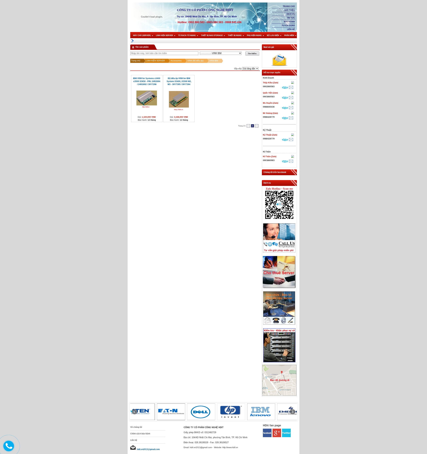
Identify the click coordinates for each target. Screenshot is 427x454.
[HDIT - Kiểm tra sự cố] (279, 362)
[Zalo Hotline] (279, 220)
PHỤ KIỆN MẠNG (254, 35)
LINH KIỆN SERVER (164, 35)
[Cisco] (264, 411)
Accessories (176, 61)
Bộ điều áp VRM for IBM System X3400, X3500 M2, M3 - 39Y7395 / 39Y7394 (179, 81)
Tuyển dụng (288, 25)
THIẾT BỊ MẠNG (235, 35)
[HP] (174, 411)
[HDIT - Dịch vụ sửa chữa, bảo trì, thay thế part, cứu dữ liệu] (279, 325)
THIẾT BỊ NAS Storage (212, 35)
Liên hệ (291, 29)
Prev (134, 411)
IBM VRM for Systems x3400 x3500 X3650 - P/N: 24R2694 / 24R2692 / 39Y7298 (146, 81)
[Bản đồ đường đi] (279, 395)
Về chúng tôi (136, 427)
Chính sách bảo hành (140, 433)
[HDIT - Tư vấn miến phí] (279, 253)
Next (292, 411)
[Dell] (144, 411)
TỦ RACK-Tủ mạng (187, 35)
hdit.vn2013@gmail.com (148, 449)
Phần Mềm (289, 35)
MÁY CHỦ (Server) (142, 35)
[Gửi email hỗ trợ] (291, 88)
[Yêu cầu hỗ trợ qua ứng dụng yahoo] (292, 83)
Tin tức (291, 18)
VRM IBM (213, 61)
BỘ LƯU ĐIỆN (273, 35)
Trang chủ (289, 6)
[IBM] (204, 411)
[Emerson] (234, 411)
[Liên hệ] (8, 448)
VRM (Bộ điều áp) (195, 61)
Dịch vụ (291, 14)
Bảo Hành (289, 22)
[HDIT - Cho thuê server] (279, 288)
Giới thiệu (289, 10)
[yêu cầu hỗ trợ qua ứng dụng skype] (285, 88)
